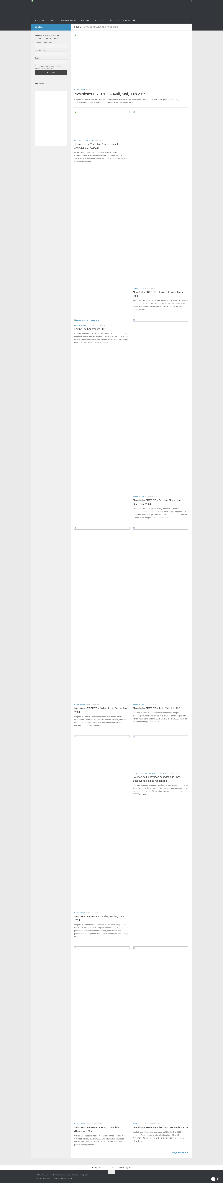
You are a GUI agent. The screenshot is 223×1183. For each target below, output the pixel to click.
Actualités (85, 21)
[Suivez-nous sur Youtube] (66, 27)
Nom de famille (40, 50)
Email (37, 58)
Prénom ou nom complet (44, 42)
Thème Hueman (66, 1178)
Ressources (99, 21)
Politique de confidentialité (102, 1167)
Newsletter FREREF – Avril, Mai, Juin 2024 (157, 708)
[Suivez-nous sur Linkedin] (62, 27)
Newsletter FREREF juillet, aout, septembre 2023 (160, 1127)
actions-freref (81, 325)
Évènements (115, 21)
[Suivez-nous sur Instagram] (58, 27)
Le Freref (50, 21)
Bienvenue (39, 21)
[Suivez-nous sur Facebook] (51, 27)
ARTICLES (78, 140)
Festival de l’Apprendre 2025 (90, 329)
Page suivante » (180, 1152)
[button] (134, 20)
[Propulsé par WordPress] (51, 1178)
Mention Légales (124, 1167)
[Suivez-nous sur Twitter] (54, 27)
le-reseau (88, 140)
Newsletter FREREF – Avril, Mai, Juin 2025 (110, 94)
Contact (126, 21)
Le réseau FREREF (68, 21)
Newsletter (79, 89)
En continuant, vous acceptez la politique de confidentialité (48, 67)
